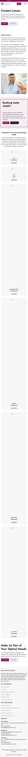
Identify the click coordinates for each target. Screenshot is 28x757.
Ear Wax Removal (5, 710)
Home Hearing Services (6, 713)
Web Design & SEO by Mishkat (14, 754)
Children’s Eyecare (5, 697)
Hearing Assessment (5, 705)
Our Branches (14, 122)
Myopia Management (6, 694)
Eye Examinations (5, 687)
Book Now (13, 23)
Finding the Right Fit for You (7, 715)
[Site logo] (6, 3)
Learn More (14, 162)
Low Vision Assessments (6, 699)
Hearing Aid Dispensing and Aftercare (10, 708)
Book (19, 3)
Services (4, 23)
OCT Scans (3, 689)
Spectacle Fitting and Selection (8, 692)
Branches (13, 659)
